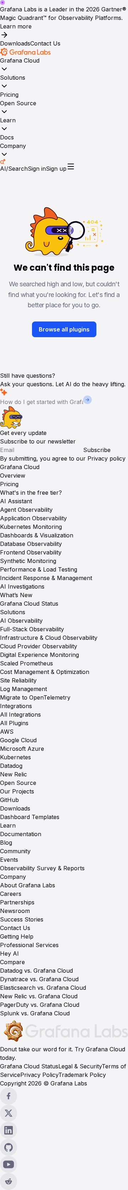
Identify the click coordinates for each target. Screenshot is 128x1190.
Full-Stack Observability (32, 629)
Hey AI (9, 953)
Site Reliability (18, 680)
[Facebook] (64, 1096)
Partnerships (17, 902)
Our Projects (17, 791)
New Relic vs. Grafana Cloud (39, 996)
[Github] (64, 1147)
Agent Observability (26, 509)
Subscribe (97, 449)
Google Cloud (18, 740)
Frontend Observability (31, 552)
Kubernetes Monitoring (31, 526)
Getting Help (16, 936)
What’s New (16, 595)
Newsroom (15, 910)
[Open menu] (70, 166)
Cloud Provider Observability (38, 646)
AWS (7, 731)
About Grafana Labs (27, 885)
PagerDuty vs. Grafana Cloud (39, 1004)
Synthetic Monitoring (28, 560)
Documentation (20, 834)
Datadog (11, 765)
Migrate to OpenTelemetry (35, 697)
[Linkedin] (64, 1130)
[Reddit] (64, 1181)
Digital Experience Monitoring (39, 654)
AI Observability (21, 620)
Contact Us (45, 43)
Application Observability (33, 518)
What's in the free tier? (31, 492)
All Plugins (14, 723)
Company (13, 145)
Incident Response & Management (46, 577)
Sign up (56, 168)
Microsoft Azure (22, 748)
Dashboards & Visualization (36, 535)
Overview (12, 475)
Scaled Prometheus (26, 663)
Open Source (18, 103)
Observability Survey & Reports (42, 868)
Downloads (15, 43)
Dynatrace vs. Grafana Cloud (39, 979)
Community (15, 851)
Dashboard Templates (29, 816)
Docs (7, 137)
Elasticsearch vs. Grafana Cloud (43, 987)
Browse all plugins (64, 329)
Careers (10, 893)
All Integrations (20, 714)
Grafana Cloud (19, 60)
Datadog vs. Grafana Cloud (36, 970)
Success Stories (21, 919)
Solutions (12, 77)
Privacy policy (106, 458)
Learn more (16, 26)
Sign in (37, 168)
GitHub (9, 799)
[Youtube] (64, 1164)
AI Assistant (16, 501)
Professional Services (29, 945)
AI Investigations (22, 586)
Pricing (9, 94)
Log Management (23, 688)
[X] (64, 1113)
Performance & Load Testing (38, 569)
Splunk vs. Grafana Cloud (35, 1013)
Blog (6, 842)
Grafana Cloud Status (29, 603)
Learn (8, 120)
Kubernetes (15, 757)
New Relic (13, 774)
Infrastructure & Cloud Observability (48, 637)
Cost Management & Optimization (44, 671)
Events (9, 859)
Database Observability (31, 543)
